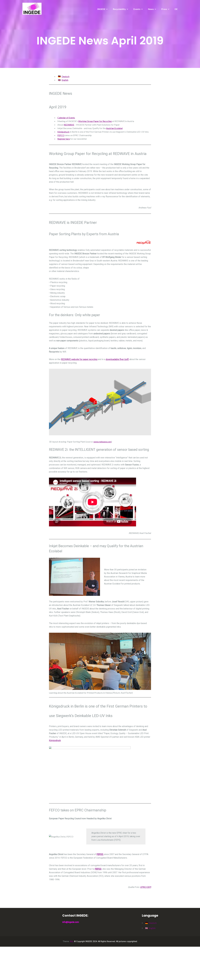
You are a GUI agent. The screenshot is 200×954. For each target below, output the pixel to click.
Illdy (71, 941)
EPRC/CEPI (145, 887)
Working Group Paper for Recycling (95, 121)
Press (164, 9)
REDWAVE (69, 124)
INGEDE (101, 9)
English (65, 80)
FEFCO (60, 135)
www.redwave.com (102, 441)
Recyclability (119, 9)
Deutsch (65, 76)
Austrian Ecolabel (114, 128)
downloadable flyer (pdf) (117, 359)
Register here (63, 138)
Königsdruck (63, 131)
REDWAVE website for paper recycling (79, 359)
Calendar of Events (66, 117)
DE (176, 9)
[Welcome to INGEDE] (31, 8)
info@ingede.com (70, 922)
